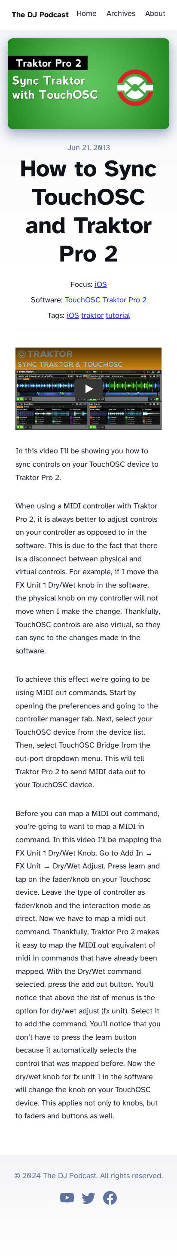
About (155, 14)
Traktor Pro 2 (124, 300)
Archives (121, 14)
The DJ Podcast (40, 15)
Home (86, 14)
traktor (92, 316)
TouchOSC (83, 300)
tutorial (118, 316)
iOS (101, 285)
